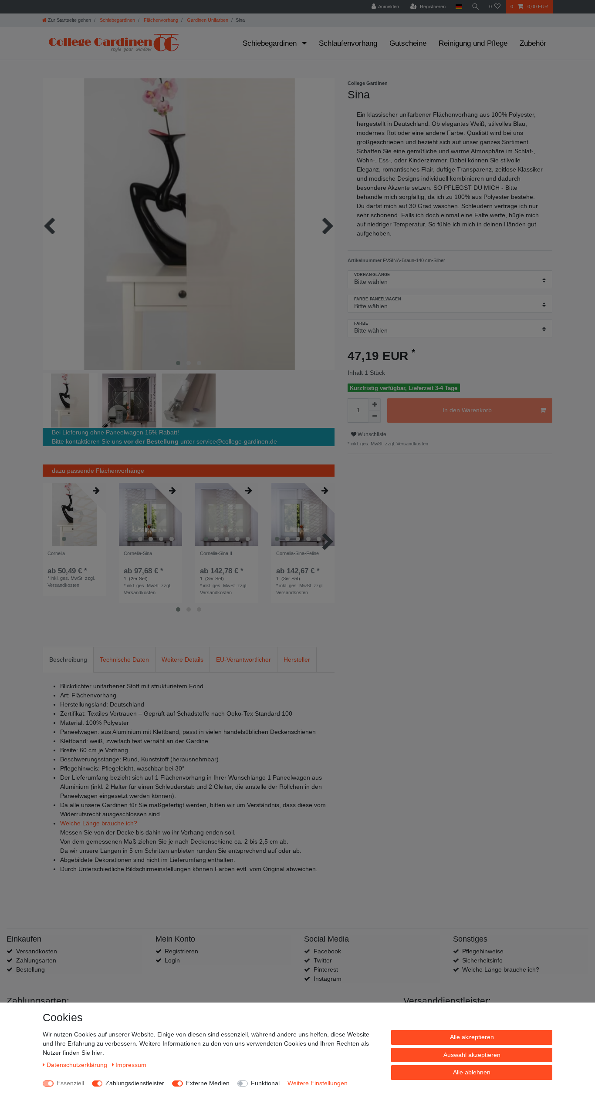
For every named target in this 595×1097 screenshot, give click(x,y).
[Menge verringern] (374, 417)
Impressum (130, 1064)
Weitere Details (182, 659)
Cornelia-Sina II (216, 553)
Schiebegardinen (116, 20)
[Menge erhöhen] (374, 404)
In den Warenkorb (467, 410)
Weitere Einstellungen (317, 1083)
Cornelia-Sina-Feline (297, 553)
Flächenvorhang (160, 20)
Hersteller (297, 659)
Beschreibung (68, 659)
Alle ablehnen (471, 1072)
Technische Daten (124, 659)
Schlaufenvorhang (348, 43)
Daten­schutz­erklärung (78, 1064)
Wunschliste (371, 434)
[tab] (68, 660)
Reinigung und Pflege (473, 43)
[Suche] (475, 6)
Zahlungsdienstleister (134, 1083)
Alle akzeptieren (472, 1036)
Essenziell (70, 1083)
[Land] (458, 6)
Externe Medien (208, 1083)
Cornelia (56, 553)
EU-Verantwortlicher (243, 659)
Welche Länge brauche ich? (98, 823)
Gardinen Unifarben (207, 20)
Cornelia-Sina (138, 553)
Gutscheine (407, 43)
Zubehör (533, 43)
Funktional (265, 1083)
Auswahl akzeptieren (471, 1054)
